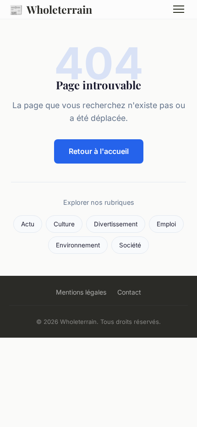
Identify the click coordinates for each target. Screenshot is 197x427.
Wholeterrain (50, 9)
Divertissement (115, 224)
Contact (129, 292)
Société (130, 245)
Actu (27, 224)
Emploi (166, 224)
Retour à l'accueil (99, 151)
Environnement (78, 245)
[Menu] (179, 9)
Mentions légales (81, 292)
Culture (64, 224)
